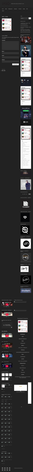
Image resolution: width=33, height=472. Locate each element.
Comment (3, 40)
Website (3, 59)
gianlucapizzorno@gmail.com (23, 338)
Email (3, 55)
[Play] (2, 306)
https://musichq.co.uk (23, 367)
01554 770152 (23, 372)
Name (3, 51)
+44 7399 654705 (22, 356)
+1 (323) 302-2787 (22, 343)
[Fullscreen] (11, 306)
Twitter (3, 10)
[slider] (30, 194)
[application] (26, 194)
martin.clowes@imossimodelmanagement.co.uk (22, 352)
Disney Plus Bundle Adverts (24, 25)
